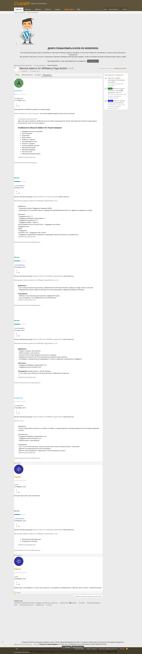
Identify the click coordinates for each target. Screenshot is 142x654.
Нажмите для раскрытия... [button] (27, 157)
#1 (19, 106)
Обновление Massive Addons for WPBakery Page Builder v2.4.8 (35, 534)
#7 (19, 526)
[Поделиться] (18, 104)
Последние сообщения (114, 75)
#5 (19, 413)
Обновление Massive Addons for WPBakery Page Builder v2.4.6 (35, 343)
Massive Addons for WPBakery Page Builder (47, 276)
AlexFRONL (24, 71)
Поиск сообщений (32, 12)
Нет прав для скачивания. (112, 68)
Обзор (17, 75)
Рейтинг (48, 9)
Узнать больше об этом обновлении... (27, 242)
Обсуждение (47, 75)
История (38, 75)
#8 (19, 584)
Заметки (38, 9)
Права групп (69, 9)
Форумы (18, 9)
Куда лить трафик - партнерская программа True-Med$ (116, 80)
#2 (19, 193)
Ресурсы (28, 9)
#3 (19, 272)
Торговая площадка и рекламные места (114, 97)
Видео (57, 9)
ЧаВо (78, 9)
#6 (19, 492)
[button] (32, 9)
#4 (19, 336)
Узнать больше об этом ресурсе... (26, 163)
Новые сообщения (19, 12)
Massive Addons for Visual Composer (26, 113)
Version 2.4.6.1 (19, 421)
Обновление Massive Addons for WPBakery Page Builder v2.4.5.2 (36, 280)
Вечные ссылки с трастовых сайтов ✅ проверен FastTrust (116, 90)
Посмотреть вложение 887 (27, 119)
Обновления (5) (27, 75)
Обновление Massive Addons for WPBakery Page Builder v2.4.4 (35, 201)
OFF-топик (111, 85)
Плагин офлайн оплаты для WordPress (116, 102)
